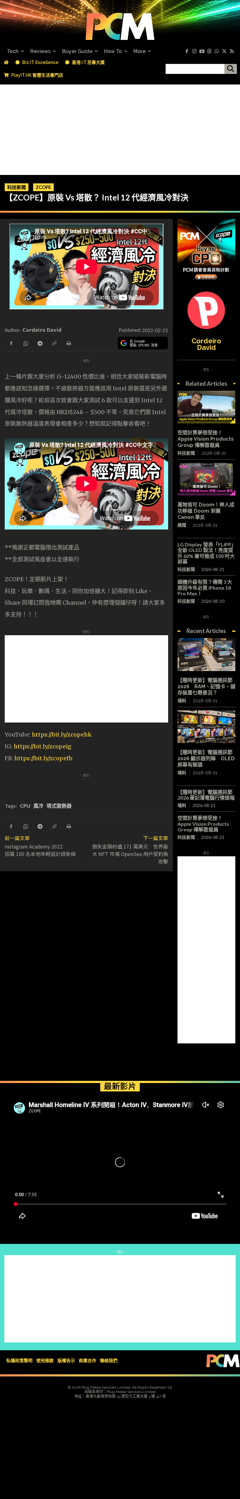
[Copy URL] (54, 342)
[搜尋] (230, 69)
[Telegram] (39, 342)
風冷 (38, 806)
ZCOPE (43, 187)
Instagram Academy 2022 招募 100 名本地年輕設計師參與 (40, 850)
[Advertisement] (120, 128)
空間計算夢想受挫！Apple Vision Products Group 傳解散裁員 (206, 439)
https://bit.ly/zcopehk (62, 734)
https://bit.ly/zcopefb (43, 758)
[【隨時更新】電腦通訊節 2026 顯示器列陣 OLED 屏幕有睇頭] (206, 726)
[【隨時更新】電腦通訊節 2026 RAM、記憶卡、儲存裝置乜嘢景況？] (206, 654)
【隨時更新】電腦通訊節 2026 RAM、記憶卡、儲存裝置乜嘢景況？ (206, 686)
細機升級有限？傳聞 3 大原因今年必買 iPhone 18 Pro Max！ (205, 587)
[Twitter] (224, 51)
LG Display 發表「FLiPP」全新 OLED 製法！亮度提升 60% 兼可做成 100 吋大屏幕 (206, 552)
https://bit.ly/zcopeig (43, 746)
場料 (182, 700)
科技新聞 (16, 187)
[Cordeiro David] (206, 310)
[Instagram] (194, 51)
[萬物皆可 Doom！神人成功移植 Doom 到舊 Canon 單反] (206, 479)
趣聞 (182, 525)
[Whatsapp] (217, 51)
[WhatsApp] (25, 342)
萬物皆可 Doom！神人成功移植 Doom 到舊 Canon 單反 (206, 511)
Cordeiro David (42, 329)
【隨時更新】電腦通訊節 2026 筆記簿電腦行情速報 (206, 794)
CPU (25, 806)
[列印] (68, 342)
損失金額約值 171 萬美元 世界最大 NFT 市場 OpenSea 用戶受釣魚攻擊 (130, 854)
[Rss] (232, 51)
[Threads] (209, 51)
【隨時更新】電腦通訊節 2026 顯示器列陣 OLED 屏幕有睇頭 (206, 758)
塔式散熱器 (59, 806)
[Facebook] (187, 51)
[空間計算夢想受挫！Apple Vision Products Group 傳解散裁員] (206, 407)
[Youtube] (202, 51)
